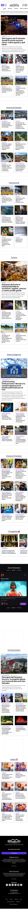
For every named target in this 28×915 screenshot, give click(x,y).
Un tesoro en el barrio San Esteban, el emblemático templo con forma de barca (9, 552)
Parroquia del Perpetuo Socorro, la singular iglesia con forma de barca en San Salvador (13, 680)
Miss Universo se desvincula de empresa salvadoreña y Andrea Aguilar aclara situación (6, 709)
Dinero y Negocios (14, 904)
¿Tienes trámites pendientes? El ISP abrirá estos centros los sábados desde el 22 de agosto (20, 418)
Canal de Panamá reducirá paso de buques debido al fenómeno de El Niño (7, 220)
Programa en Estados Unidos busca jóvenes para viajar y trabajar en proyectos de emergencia (20, 497)
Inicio (4, 8)
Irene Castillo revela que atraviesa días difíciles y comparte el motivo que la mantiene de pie (21, 708)
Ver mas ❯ (13, 866)
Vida (3, 792)
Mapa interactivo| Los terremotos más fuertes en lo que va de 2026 (7, 90)
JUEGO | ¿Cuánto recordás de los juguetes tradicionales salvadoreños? (19, 817)
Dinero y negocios (20, 163)
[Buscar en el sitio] (5, 5)
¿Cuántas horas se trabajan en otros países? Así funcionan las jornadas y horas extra (6, 242)
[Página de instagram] (13, 885)
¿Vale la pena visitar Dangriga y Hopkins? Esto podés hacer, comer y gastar (21, 338)
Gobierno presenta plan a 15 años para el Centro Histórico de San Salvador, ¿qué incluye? (20, 167)
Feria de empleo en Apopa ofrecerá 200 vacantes (20, 518)
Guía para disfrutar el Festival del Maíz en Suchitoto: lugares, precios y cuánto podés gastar (14, 287)
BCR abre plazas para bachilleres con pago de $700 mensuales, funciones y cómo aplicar (7, 475)
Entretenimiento (5, 675)
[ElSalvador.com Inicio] (14, 5)
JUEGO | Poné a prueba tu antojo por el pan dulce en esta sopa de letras (20, 796)
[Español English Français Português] (26, 5)
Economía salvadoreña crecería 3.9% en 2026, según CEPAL (7, 417)
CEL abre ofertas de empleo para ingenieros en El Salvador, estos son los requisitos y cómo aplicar (20, 475)
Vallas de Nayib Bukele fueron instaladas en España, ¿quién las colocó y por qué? (20, 220)
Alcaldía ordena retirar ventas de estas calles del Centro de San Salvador (20, 69)
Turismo (16, 8)
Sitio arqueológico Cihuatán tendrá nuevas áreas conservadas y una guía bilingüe (7, 731)
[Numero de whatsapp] (15, 885)
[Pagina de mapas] (23, 5)
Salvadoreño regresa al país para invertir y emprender (7, 439)
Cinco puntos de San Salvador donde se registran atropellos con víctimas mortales (20, 125)
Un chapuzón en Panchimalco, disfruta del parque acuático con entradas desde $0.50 (7, 339)
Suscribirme (14, 853)
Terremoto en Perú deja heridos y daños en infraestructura (20, 200)
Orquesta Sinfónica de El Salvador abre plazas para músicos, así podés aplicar (7, 496)
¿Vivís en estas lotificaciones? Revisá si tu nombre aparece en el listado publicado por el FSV (13, 385)
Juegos (11, 11)
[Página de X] (10, 885)
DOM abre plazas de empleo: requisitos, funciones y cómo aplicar (7, 518)
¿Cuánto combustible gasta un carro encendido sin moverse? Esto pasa (21, 440)
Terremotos (3, 11)
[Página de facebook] (7, 885)
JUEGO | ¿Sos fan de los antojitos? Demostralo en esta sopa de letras (7, 776)
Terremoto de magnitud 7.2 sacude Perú (19, 240)
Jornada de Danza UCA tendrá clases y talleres (21, 730)
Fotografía (4, 121)
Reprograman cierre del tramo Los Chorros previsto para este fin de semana (20, 146)
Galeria (17, 813)
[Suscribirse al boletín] (2, 5)
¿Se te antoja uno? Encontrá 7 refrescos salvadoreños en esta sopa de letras (7, 796)
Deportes (4, 65)
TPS (8, 11)
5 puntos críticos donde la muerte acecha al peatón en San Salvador (7, 125)
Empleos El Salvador (19, 11)
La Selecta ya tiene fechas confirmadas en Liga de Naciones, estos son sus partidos (21, 91)
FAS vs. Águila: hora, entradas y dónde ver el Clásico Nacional (6, 68)
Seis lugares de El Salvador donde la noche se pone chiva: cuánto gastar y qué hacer (13, 41)
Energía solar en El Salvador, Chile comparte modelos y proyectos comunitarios (7, 167)
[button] (25, 546)
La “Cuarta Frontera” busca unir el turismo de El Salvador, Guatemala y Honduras (21, 316)
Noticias (10, 8)
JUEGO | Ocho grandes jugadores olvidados (20, 776)
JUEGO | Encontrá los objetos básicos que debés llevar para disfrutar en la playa (7, 817)
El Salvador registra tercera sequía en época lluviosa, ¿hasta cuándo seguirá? (7, 146)
